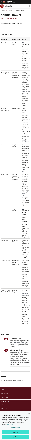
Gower (23, 304)
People (10, 10)
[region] (15, 425)
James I (27, 142)
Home (3, 10)
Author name (16, 39)
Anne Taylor (25, 50)
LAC (23, 43)
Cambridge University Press (9, 2)
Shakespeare (25, 91)
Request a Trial (5, 401)
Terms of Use (4, 397)
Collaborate (4, 409)
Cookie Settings (15, 427)
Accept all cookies (15, 437)
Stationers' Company (19, 343)
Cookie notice (9, 424)
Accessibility (4, 393)
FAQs (2, 389)
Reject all (15, 432)
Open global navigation (1, 2)
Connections (6, 39)
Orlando (8, 6)
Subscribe (4, 405)
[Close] (29, 413)
